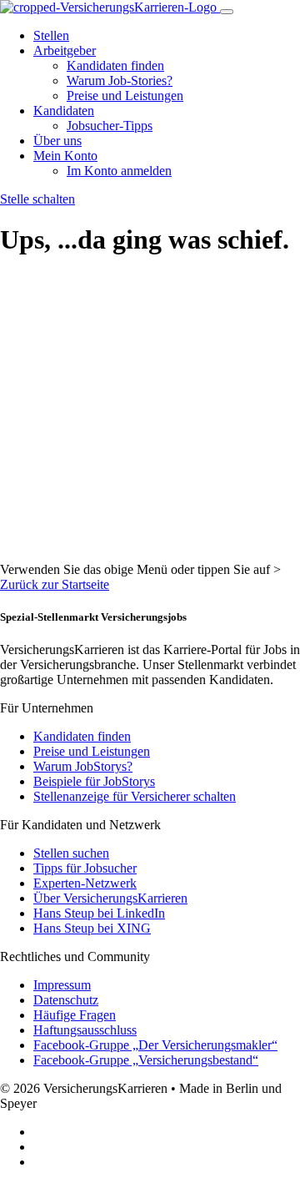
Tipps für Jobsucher (85, 868)
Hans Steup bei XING (92, 928)
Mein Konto (65, 156)
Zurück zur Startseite (54, 584)
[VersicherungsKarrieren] (110, 7)
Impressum (62, 985)
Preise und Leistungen (125, 95)
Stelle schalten (37, 199)
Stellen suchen (71, 853)
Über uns (57, 140)
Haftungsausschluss (85, 1030)
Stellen (51, 35)
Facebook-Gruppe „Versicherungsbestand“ (145, 1060)
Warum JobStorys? (82, 766)
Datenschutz (65, 1000)
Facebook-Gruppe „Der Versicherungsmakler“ (155, 1045)
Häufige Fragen (74, 1015)
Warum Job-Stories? (119, 80)
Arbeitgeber (64, 50)
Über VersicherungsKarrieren (110, 898)
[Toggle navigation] (226, 11)
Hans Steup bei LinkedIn (99, 913)
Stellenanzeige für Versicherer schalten (134, 796)
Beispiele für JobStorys (94, 781)
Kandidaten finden (115, 65)
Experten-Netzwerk (85, 883)
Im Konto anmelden (119, 171)
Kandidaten (63, 110)
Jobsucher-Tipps (109, 125)
